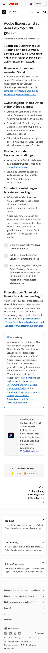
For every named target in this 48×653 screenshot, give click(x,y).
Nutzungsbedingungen (11, 645)
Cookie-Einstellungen (28, 645)
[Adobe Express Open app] (44, 12)
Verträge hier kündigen (11, 641)
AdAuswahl (10, 648)
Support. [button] (7, 608)
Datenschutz (25, 641)
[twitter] (15, 633)
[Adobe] (13, 3)
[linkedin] (19, 633)
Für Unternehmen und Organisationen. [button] (19, 602)
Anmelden (40, 4)
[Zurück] (13, 497)
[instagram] (10, 633)
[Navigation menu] (4, 3)
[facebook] (5, 633)
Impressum (34, 638)
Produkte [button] (8, 620)
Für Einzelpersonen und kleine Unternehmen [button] (22, 590)
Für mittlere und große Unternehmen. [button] (19, 596)
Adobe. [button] (7, 614)
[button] (31, 4)
